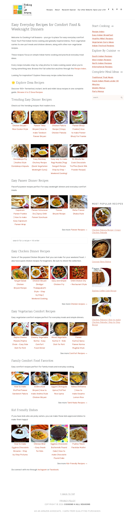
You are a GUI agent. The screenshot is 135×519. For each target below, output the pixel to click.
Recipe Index (80, 68)
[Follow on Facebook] (109, 9)
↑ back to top (67, 494)
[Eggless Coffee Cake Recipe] (108, 278)
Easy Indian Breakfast (102, 35)
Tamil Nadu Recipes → (77, 403)
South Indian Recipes (102, 56)
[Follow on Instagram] (121, 9)
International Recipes (102, 66)
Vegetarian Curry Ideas (103, 42)
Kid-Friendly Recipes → (76, 463)
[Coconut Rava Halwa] (108, 249)
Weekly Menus (98, 88)
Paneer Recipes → (79, 230)
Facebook (54, 469)
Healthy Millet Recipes (102, 38)
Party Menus (98, 91)
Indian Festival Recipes (103, 45)
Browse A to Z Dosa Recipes (30, 92)
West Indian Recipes (101, 60)
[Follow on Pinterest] (117, 9)
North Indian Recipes (102, 63)
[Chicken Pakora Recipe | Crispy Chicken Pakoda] (108, 217)
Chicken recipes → (79, 304)
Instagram (42, 469)
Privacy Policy (68, 501)
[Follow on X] (113, 9)
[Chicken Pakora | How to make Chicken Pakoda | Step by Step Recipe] (108, 307)
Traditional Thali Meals (102, 77)
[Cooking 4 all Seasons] (22, 15)
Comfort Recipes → (78, 353)
